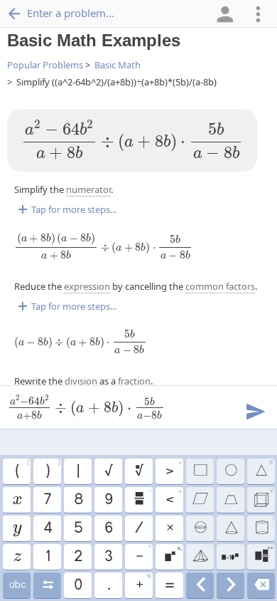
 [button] (16, 557)
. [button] (114, 583)
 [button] (199, 557)
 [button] (138, 471)
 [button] (16, 500)
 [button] (199, 471)
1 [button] (47, 557)
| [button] (77, 471)
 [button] (199, 500)
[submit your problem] (255, 410)
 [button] (230, 557)
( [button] (21, 469)
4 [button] (47, 528)
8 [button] (77, 500)
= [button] (169, 585)
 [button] (142, 497)
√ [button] (108, 471)
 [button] (47, 585)
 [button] (263, 526)
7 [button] (47, 500)
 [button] (16, 528)
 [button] (263, 469)
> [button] (173, 469)
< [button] (173, 497)
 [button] (261, 585)
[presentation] (132, 140)
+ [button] (143, 583)
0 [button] (77, 585)
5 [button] (77, 528)
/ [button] (138, 528)
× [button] (169, 528)
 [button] (199, 528)
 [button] (230, 471)
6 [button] (108, 528)
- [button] (143, 554)
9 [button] (108, 500)
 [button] (230, 528)
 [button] (172, 554)
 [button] (200, 585)
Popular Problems (45, 64)
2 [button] (77, 557)
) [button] (52, 469)
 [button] (230, 585)
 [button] (230, 500)
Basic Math (117, 64)
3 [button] (108, 557)
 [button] (263, 554)
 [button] (17, 585)
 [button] (263, 497)
